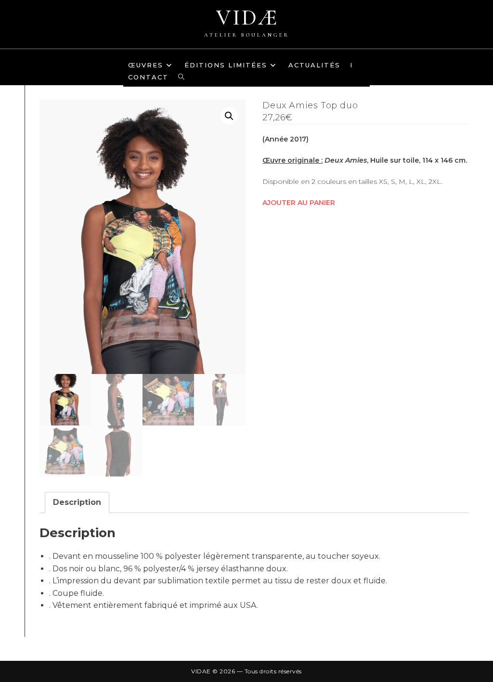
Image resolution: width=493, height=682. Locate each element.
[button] (229, 116)
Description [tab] (77, 502)
